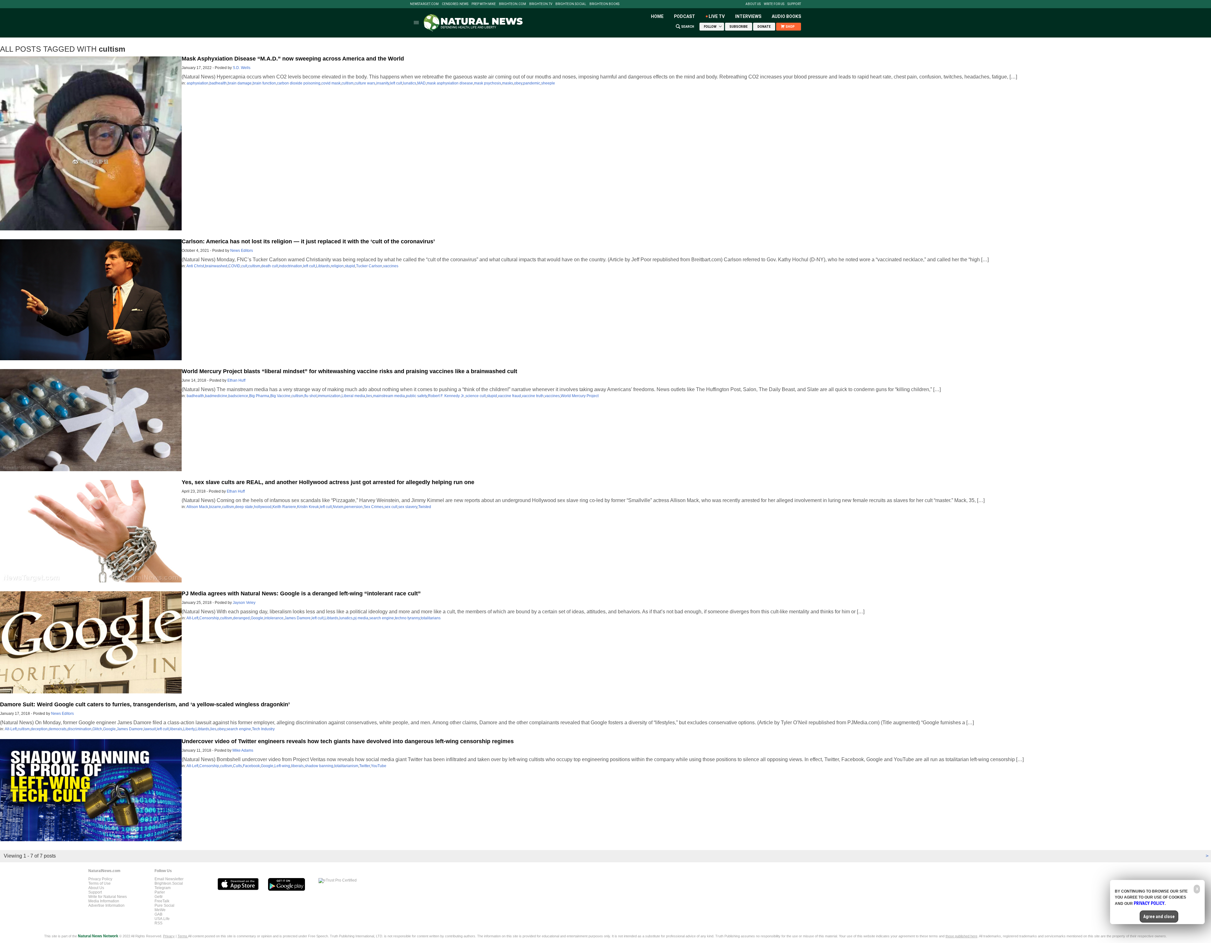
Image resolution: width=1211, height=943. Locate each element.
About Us (753, 4)
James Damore (297, 618)
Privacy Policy (100, 879)
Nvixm (338, 507)
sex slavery (407, 507)
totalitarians (431, 618)
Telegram (163, 888)
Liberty (189, 729)
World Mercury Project (580, 396)
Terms (183, 936)
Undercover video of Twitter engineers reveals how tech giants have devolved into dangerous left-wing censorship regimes (348, 741)
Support (794, 4)
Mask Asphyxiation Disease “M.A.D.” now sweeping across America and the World (293, 58)
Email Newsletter (169, 879)
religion (337, 266)
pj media (361, 618)
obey (518, 83)
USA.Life (162, 919)
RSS (158, 923)
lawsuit (150, 729)
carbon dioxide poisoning (298, 83)
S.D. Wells (241, 68)
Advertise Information (106, 905)
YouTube (378, 766)
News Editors (241, 250)
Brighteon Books (604, 4)
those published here (961, 936)
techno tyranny (407, 618)
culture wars (364, 83)
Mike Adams (242, 750)
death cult (269, 266)
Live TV (717, 16)
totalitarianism (346, 766)
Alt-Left (192, 618)
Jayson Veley (244, 602)
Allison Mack (197, 507)
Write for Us (774, 4)
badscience (238, 396)
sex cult (390, 507)
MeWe (160, 910)
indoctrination (290, 266)
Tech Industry (263, 729)
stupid (350, 266)
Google (257, 618)
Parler (160, 892)
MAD (421, 83)
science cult (475, 396)
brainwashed (216, 266)
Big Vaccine (280, 396)
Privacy (169, 936)
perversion (353, 507)
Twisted (424, 507)
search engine (381, 618)
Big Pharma (259, 396)
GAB (158, 914)
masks (507, 83)
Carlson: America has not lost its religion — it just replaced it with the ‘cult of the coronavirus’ (308, 241)
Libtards (323, 266)
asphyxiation (197, 83)
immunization (329, 396)
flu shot (310, 396)
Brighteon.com (512, 4)
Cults (237, 766)
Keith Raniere (284, 507)
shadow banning (319, 766)
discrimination (79, 729)
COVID (234, 266)
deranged (241, 618)
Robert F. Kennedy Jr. (446, 396)
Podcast (684, 16)
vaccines (390, 266)
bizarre (215, 507)
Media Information (103, 901)
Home (657, 16)
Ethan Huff (236, 380)
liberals (176, 729)
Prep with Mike (483, 4)
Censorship (209, 618)
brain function (264, 83)
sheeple (548, 83)
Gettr (159, 896)
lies (369, 396)
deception (39, 729)
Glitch (97, 729)
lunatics (409, 83)
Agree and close (1159, 916)
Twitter (364, 766)
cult (244, 266)
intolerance (274, 618)
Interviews (748, 16)
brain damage (240, 83)
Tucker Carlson (369, 266)
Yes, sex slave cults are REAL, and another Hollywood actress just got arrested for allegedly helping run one (328, 482)
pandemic (531, 83)
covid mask (331, 83)
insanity (382, 83)
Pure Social (164, 905)
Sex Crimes (373, 507)
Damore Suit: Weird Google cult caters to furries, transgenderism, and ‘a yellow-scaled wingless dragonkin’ (145, 704)
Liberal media (353, 396)
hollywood (263, 507)
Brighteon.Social (570, 4)
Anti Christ (195, 266)
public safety (416, 396)
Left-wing (282, 766)
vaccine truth (533, 396)
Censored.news (455, 4)
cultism (348, 83)
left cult (396, 83)
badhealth (218, 83)
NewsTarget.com (424, 4)
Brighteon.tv (540, 4)
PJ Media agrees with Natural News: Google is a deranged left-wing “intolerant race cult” (301, 593)
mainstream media (389, 396)
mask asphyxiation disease (450, 83)
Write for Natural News (107, 896)
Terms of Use (99, 883)
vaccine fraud (509, 396)
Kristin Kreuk (308, 507)
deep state (244, 507)
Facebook (251, 766)
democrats (58, 729)
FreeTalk (162, 901)
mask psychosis (487, 83)
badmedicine (216, 396)
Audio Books (786, 16)
